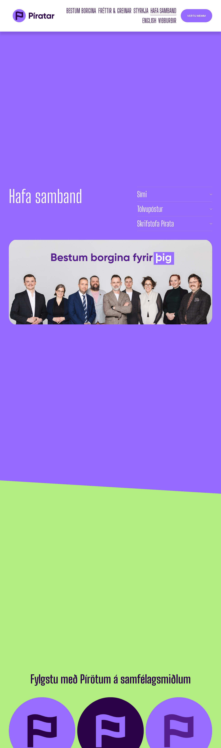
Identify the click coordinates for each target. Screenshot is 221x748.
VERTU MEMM (196, 16)
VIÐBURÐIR (167, 20)
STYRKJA (141, 10)
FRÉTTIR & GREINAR (114, 10)
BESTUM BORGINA (81, 10)
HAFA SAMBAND (163, 10)
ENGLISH (149, 20)
